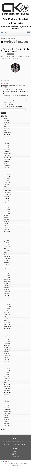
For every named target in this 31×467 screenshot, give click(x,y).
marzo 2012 (6, 425)
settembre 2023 (7, 177)
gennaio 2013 (7, 407)
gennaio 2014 (7, 384)
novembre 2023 (7, 173)
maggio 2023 (7, 182)
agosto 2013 (7, 394)
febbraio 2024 (7, 169)
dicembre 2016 (7, 324)
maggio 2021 (7, 223)
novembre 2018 (7, 279)
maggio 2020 (7, 246)
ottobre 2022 (7, 192)
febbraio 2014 (7, 382)
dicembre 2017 (7, 301)
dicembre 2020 (7, 233)
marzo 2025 (6, 145)
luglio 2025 (6, 138)
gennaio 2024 (7, 171)
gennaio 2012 (7, 427)
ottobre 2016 (7, 328)
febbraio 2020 (7, 252)
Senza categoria (10, 54)
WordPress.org (16, 456)
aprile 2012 (6, 423)
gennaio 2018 (7, 299)
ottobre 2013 (7, 390)
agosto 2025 (7, 136)
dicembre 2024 (7, 151)
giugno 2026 (6, 122)
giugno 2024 (6, 163)
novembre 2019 (7, 258)
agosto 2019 (7, 262)
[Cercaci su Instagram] (4, 32)
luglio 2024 (6, 161)
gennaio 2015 (7, 363)
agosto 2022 (7, 196)
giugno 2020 (6, 244)
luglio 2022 (6, 198)
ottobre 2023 (7, 175)
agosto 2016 (7, 330)
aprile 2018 (6, 293)
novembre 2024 (7, 153)
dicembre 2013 (7, 386)
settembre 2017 (7, 306)
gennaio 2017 (7, 322)
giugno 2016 (6, 334)
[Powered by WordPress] (17, 465)
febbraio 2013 (7, 405)
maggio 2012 (7, 421)
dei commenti (15, 454)
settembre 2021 (7, 215)
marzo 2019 (6, 272)
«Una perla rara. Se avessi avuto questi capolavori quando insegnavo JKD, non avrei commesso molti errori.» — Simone (15, 100)
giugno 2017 (6, 312)
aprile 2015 (6, 357)
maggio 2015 (7, 355)
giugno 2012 (6, 419)
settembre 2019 (7, 260)
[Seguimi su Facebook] (2, 32)
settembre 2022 (7, 194)
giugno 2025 (6, 140)
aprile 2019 (6, 270)
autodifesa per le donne (5, 432)
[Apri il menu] (28, 32)
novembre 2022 (7, 190)
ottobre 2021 (7, 213)
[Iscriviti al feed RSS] (1, 32)
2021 (9, 38)
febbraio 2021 (7, 229)
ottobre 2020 (7, 237)
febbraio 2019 (7, 273)
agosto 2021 (7, 217)
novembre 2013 (7, 388)
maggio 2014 (7, 378)
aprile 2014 (6, 380)
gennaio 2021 (7, 231)
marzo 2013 (6, 403)
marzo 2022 (6, 206)
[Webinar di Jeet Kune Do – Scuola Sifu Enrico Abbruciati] (15, 68)
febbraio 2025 (7, 147)
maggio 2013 (7, 400)
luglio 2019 (6, 264)
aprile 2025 (6, 144)
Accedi (15, 451)
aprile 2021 (6, 225)
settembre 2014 (7, 370)
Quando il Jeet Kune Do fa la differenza (13, 106)
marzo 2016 (6, 338)
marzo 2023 (6, 184)
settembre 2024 (7, 157)
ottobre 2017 (7, 305)
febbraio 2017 (7, 320)
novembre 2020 (7, 235)
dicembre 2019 (7, 256)
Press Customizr (24, 463)
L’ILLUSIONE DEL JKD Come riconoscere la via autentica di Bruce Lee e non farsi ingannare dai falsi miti (15, 91)
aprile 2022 (6, 204)
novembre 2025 (7, 132)
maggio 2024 (7, 165)
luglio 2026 (6, 120)
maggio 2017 (7, 314)
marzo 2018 (6, 295)
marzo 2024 (6, 167)
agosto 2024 (7, 159)
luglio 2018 (6, 287)
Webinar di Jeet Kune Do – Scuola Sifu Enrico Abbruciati (15, 50)
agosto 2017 (7, 308)
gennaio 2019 (7, 275)
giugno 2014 (6, 376)
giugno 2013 (6, 398)
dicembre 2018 (7, 277)
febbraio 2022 (7, 208)
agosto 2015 (7, 349)
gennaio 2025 (7, 149)
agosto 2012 (7, 415)
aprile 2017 (6, 316)
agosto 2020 (7, 241)
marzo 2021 (6, 227)
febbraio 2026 (7, 126)
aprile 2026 (6, 124)
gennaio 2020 (7, 254)
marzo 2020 (6, 250)
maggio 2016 (7, 336)
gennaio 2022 (7, 209)
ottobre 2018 (7, 281)
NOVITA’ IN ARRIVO (9, 104)
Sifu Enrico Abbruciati (11, 463)
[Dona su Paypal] (5, 32)
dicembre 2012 (7, 409)
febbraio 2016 (7, 339)
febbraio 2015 (7, 361)
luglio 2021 (6, 219)
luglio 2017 (6, 310)
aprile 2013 (6, 402)
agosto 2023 (7, 178)
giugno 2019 (6, 266)
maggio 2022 (7, 202)
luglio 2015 (6, 351)
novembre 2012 (7, 411)
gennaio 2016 (7, 341)
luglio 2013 (6, 396)
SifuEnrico (24, 54)
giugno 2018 (6, 289)
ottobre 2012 (7, 413)
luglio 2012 (6, 417)
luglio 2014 (6, 374)
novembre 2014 (7, 367)
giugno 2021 (6, 221)
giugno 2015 (6, 353)
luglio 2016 (6, 332)
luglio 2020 (6, 242)
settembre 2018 (7, 283)
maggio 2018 (7, 291)
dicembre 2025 (7, 130)
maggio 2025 (7, 142)
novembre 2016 (7, 326)
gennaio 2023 (7, 188)
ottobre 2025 (7, 134)
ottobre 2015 (7, 345)
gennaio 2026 (7, 128)
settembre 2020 (7, 239)
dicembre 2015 (7, 343)
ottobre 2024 (7, 155)
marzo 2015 (6, 359)
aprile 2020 (6, 248)
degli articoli (15, 453)
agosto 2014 (7, 372)
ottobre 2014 (7, 369)
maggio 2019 (7, 268)
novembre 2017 (7, 303)
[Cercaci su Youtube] (6, 32)
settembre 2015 (7, 347)
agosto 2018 (7, 285)
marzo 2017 (6, 318)
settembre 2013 (7, 392)
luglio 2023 (6, 180)
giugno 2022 (6, 200)
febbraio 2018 (7, 297)
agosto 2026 (7, 118)
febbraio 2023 (7, 186)
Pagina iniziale (4, 38)
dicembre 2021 (7, 211)
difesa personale (14, 432)
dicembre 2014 (7, 365)
